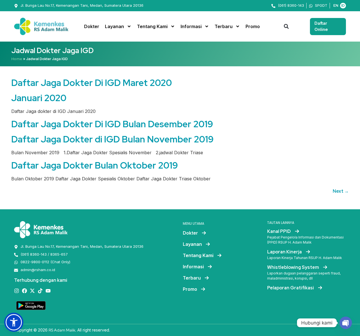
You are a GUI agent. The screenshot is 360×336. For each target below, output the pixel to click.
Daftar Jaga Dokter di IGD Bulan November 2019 (112, 139)
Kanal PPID (279, 231)
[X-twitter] (32, 290)
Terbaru (224, 26)
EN (335, 5)
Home (16, 58)
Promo (253, 26)
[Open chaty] (345, 323)
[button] (286, 26)
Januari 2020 (38, 98)
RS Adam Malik (62, 330)
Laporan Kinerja (285, 252)
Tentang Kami (152, 26)
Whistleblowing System (293, 267)
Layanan (114, 26)
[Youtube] (48, 290)
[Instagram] (16, 290)
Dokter (91, 26)
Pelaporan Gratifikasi (291, 288)
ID (343, 5)
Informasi (191, 26)
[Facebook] (24, 290)
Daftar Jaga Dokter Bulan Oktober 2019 (94, 165)
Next (341, 191)
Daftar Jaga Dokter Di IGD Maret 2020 (91, 83)
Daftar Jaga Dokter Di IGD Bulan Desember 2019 (112, 124)
